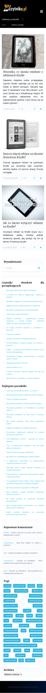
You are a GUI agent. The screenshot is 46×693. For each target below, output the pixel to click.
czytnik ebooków (35, 596)
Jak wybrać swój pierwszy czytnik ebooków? (22, 310)
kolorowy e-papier (11, 635)
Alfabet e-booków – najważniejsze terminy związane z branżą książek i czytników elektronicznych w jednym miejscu (25, 320)
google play (24, 625)
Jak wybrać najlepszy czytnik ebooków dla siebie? (24, 301)
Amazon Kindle (19, 586)
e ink (6, 620)
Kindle (39, 625)
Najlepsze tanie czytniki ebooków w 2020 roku (23, 305)
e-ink (39, 611)
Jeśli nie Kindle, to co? (14, 367)
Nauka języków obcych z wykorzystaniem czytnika (24, 395)
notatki (7, 650)
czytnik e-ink (37, 591)
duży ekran (37, 606)
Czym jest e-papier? (13, 334)
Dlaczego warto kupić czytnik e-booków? (21, 290)
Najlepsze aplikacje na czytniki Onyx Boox (21, 428)
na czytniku (37, 640)
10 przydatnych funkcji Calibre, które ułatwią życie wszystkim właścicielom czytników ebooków (25, 482)
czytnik (7, 591)
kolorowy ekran (36, 635)
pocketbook (20, 655)
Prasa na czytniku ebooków (16, 399)
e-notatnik (8, 616)
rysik (21, 660)
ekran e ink (17, 620)
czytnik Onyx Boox (35, 601)
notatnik (17, 650)
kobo (23, 630)
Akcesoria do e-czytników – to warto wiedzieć (23, 378)
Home (4, 25)
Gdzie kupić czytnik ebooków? (17, 314)
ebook (29, 616)
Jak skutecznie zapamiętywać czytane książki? (23, 456)
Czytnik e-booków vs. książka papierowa (21, 338)
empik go (8, 625)
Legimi (26, 640)
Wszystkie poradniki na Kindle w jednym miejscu (24, 403)
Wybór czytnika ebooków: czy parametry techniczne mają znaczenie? (25, 513)
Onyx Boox (37, 650)
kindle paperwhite (11, 630)
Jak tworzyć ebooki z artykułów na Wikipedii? (22, 488)
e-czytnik (27, 611)
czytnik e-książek (10, 596)
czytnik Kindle (9, 601)
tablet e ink (30, 660)
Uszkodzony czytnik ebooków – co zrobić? (22, 391)
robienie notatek (10, 660)
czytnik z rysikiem (11, 606)
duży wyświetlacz (10, 611)
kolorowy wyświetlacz (12, 640)
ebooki (39, 616)
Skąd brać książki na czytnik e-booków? (23, 553)
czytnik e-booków (21, 591)
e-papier (19, 616)
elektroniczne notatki (34, 620)
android (31, 586)
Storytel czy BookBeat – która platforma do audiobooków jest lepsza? (23, 562)
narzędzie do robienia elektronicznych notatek (20, 645)
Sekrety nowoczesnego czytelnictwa (19, 452)
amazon (7, 586)
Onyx (27, 650)
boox (39, 586)
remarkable (37, 655)
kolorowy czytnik (35, 630)
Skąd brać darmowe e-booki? (17, 363)
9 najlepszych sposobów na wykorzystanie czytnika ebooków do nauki (25, 462)
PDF (6, 655)
